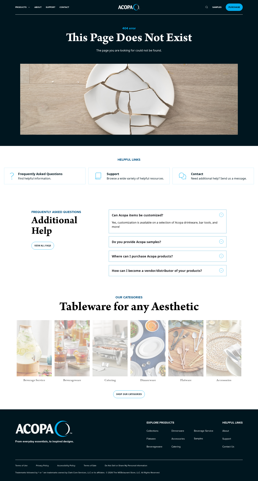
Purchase (234, 7)
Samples (216, 7)
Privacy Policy (42, 465)
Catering (176, 447)
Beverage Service (203, 431)
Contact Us (228, 447)
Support (50, 7)
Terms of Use (21, 465)
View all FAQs (42, 245)
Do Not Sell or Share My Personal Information (126, 465)
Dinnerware (177, 431)
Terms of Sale (90, 465)
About (38, 7)
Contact (64, 7)
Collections (152, 431)
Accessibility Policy (66, 465)
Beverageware (154, 447)
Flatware (151, 439)
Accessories (178, 439)
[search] (206, 7)
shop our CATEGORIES (129, 394)
